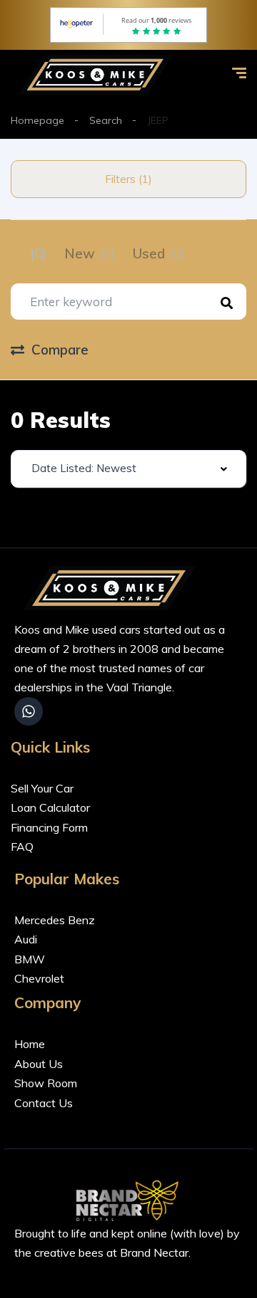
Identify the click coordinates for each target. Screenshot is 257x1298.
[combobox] (128, 469)
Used (159, 253)
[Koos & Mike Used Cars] (98, 74)
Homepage (37, 120)
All (28, 253)
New (89, 253)
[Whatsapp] (28, 711)
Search (105, 120)
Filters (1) (128, 179)
